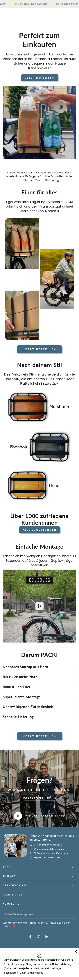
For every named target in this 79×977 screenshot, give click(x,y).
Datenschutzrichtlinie (31, 972)
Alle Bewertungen (39, 530)
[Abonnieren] (74, 915)
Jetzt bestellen (39, 78)
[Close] (76, 951)
